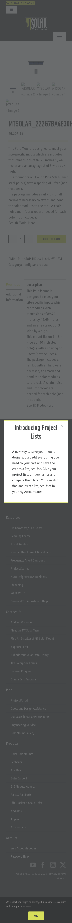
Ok (36, 915)
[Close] (61, 426)
